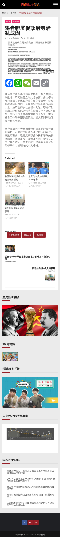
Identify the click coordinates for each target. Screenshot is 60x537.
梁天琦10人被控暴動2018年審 (38, 178)
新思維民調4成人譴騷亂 (14, 210)
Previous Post (10, 262)
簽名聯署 (40, 235)
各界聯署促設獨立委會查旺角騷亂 (14, 178)
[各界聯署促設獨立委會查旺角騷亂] (15, 168)
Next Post (51, 271)
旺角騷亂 (16, 21)
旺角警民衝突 (14, 235)
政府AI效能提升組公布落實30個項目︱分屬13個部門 (31, 496)
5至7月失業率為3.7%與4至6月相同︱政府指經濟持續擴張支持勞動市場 (31, 480)
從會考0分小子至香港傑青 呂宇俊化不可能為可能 (27, 257)
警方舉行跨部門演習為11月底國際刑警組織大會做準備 (30, 488)
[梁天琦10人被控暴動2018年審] (38, 168)
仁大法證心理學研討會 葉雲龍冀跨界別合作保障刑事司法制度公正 (30, 504)
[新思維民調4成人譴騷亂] (15, 200)
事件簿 (8, 21)
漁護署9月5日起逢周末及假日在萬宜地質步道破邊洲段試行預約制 (30, 472)
